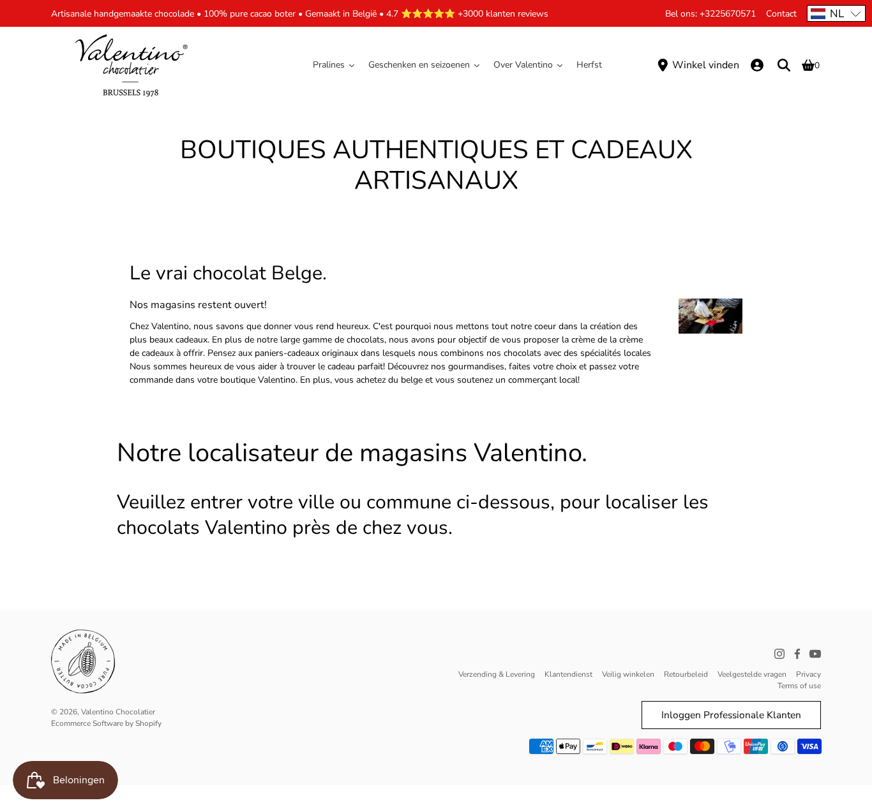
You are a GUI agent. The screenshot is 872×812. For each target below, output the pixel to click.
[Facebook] (797, 654)
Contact (781, 14)
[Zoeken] (784, 65)
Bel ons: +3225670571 (710, 14)
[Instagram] (779, 654)
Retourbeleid (686, 674)
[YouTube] (815, 654)
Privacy (808, 674)
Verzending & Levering (496, 674)
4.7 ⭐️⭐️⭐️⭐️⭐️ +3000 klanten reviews (467, 14)
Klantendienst (568, 674)
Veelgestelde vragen (752, 674)
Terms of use (799, 686)
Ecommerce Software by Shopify (106, 723)
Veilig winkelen (628, 674)
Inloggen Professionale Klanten (731, 714)
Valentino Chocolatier (118, 712)
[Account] (757, 65)
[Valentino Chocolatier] (131, 65)
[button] (836, 13)
